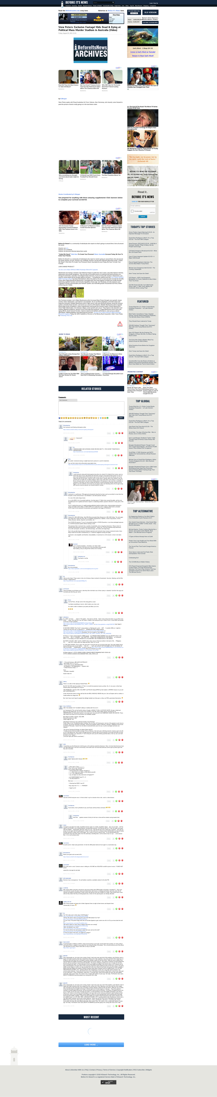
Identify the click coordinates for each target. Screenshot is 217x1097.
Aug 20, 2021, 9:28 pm (68, 433)
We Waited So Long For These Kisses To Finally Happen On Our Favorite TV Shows (142, 149)
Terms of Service (109, 1070)
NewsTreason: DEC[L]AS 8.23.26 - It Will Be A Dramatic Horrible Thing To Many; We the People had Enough (143, 245)
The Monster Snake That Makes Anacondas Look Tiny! (91, 354)
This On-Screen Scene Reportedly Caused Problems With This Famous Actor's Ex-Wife (68, 228)
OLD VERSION (150, 12)
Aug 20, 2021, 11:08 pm (69, 657)
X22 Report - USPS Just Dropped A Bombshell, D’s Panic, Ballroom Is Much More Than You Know (142, 279)
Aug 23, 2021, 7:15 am (83, 561)
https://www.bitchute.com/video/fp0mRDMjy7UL (75, 581)
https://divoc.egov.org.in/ (69, 947)
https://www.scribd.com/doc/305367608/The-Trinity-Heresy (77, 623)
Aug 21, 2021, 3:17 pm (73, 612)
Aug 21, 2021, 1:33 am (73, 762)
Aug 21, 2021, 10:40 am (69, 848)
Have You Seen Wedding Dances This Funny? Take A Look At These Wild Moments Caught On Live (150, 390)
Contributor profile (74, 22)
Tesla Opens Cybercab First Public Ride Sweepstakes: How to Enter (141, 552)
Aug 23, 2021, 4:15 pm (68, 951)
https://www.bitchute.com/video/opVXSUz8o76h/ (75, 934)
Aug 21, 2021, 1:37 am (73, 811)
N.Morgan (63, 98)
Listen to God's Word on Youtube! (142, 52)
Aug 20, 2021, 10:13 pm (74, 442)
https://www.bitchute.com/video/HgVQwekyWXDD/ (85, 451)
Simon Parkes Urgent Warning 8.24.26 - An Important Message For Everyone (142, 232)
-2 (112, 820)
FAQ (86, 1070)
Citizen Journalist (99, 254)
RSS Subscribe (139, 1070)
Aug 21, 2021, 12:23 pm (74, 791)
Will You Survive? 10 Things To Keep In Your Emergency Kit (141, 128)
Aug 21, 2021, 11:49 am (69, 883)
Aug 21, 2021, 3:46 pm (68, 897)
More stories (83, 22)
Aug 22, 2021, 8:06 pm (68, 937)
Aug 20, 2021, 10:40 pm (69, 584)
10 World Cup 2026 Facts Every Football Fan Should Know (90, 176)
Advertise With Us (77, 1070)
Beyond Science (87, 5)
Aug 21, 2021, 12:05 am (74, 468)
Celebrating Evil (134, 557)
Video (127, 5)
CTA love (61, 181)
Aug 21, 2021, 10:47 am (69, 860)
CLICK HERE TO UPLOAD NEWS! (150, 22)
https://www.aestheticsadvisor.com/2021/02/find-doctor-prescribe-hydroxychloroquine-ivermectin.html (93, 464)
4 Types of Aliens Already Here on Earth (141, 536)
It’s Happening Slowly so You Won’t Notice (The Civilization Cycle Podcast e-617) (142, 517)
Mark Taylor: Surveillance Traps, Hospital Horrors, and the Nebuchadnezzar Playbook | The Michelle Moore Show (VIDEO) (142, 315)
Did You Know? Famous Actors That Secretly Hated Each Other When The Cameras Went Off (112, 227)
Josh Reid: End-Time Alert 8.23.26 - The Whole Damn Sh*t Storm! (141, 427)
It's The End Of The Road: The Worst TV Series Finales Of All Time (142, 107)
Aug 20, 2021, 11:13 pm (69, 677)
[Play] (143, 36)
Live (123, 5)
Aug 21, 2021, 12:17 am (69, 739)
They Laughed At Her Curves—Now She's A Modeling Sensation (91, 374)
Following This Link (66, 315)
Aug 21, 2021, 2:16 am (68, 838)
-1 (113, 572)
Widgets (149, 1070)
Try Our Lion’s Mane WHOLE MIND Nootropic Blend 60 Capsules (78, 269)
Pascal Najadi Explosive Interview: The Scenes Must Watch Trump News (140, 262)
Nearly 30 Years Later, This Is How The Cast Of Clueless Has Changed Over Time (142, 86)
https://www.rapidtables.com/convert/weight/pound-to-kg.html (83, 568)
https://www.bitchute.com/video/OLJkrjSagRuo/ (74, 928)
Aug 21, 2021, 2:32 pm (73, 511)
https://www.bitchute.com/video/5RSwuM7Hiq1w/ (75, 919)
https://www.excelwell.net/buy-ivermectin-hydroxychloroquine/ (78, 429)
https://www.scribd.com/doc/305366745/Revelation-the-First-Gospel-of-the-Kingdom (83, 630)
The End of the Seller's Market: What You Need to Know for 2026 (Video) (141, 340)
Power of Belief (97, 5)
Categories (153, 5)
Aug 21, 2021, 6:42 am (78, 820)
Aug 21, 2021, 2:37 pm (73, 539)
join (67, 248)
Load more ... (91, 1044)
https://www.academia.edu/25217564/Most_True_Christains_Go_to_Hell (80, 650)
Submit (143, 216)
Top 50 (132, 5)
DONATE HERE (134, 13)
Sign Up (156, 3)
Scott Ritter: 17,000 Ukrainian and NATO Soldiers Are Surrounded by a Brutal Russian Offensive (142, 454)
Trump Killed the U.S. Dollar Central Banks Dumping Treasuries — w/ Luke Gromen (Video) (142, 308)
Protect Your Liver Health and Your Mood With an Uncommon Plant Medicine (142, 541)
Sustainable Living (108, 5)
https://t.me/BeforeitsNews (136, 180)
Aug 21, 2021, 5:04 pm (78, 488)
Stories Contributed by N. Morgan (69, 194)
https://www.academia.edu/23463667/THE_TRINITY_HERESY (78, 624)
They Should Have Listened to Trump (140, 321)
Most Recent (138, 5)
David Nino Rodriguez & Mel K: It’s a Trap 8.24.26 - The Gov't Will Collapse (141, 238)
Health (80, 5)
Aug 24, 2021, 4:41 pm (68, 1006)
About (67, 1070)
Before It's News (77, 2)
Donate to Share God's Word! (142, 56)
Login (151, 3)
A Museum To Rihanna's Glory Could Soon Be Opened (90, 226)
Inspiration (118, 5)
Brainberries (83, 179)
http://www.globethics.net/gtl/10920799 (105, 624)
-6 (113, 595)
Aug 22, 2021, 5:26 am (78, 552)
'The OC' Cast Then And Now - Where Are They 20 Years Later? (141, 502)
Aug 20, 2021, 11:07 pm (69, 595)
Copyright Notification (124, 1070)
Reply (109, 433)
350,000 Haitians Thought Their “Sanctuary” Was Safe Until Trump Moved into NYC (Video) (142, 327)
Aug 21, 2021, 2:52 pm (73, 572)
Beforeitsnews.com (73, 11)
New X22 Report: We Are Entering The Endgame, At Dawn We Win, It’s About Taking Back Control (142, 334)
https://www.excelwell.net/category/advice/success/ (76, 856)
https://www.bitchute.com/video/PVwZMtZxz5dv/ (75, 923)
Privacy (99, 1070)
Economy (74, 5)
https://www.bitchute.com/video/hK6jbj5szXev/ (74, 931)
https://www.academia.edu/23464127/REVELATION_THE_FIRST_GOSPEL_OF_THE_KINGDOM (87, 633)
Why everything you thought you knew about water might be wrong (69, 176)
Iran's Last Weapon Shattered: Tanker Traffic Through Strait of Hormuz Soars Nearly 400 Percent (142, 439)
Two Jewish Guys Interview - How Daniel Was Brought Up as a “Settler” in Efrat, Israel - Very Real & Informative (142, 523)
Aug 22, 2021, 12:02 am (69, 908)
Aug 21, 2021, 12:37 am (69, 752)
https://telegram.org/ (151, 174)
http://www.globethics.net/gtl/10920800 (76, 648)
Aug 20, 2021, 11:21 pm (69, 701)
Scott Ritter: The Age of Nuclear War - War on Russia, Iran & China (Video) (142, 432)
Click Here (74, 254)
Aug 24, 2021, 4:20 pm (68, 978)
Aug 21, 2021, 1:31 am (68, 801)
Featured (68, 5)
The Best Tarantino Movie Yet (111, 175)
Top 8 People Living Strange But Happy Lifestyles (69, 354)
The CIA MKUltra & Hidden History (139, 562)
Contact (92, 1070)
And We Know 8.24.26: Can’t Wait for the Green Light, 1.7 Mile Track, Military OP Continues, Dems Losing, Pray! (141, 286)
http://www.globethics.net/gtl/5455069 (72, 632)
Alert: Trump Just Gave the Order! (139, 273)
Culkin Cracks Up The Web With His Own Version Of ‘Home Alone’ (69, 375)
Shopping (146, 5)
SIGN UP (134, 201)
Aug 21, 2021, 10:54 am (69, 873)
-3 (112, 552)
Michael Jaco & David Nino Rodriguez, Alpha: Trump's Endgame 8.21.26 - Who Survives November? (142, 461)
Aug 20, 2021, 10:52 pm (79, 455)
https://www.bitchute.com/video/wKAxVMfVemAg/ (75, 926)
